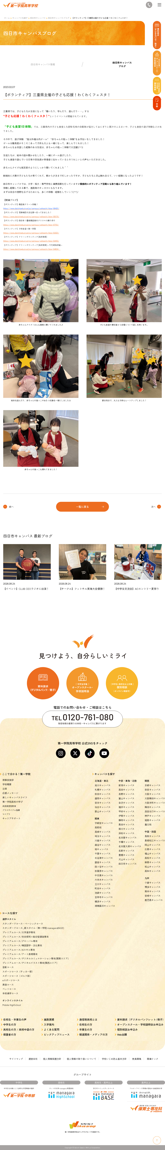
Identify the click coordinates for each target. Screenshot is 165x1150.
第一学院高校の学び (12, 801)
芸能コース (8, 967)
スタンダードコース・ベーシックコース (22, 923)
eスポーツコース (10, 980)
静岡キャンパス (126, 820)
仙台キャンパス (103, 807)
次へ (153, 506)
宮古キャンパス (103, 802)
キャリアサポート (11, 818)
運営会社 (33, 1058)
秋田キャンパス (103, 794)
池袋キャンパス (103, 892)
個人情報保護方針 (52, 1058)
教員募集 (136, 1058)
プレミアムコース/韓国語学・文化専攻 (22, 945)
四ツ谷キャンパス (104, 866)
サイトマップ (16, 1058)
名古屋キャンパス (128, 837)
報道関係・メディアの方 (93, 1034)
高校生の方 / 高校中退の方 (18, 1029)
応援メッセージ (10, 793)
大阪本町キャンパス (155, 802)
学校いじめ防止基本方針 (114, 1058)
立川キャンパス (103, 884)
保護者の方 (9, 1034)
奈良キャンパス (152, 789)
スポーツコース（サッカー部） (18, 971)
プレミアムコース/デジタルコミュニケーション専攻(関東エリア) (35, 958)
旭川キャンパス (103, 785)
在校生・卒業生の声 (14, 1019)
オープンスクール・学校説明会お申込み (140, 1024)
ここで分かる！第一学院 (16, 774)
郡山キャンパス (103, 811)
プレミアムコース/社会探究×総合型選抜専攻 (25, 936)
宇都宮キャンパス (104, 823)
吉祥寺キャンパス (104, 897)
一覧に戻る (82, 507)
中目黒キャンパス (104, 875)
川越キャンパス (103, 840)
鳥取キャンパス (152, 836)
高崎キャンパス (103, 831)
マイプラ (6, 814)
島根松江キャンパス (155, 840)
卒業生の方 (85, 1029)
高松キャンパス (152, 857)
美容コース (8, 984)
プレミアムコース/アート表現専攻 (20, 954)
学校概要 (6, 784)
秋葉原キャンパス (104, 871)
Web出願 (122, 1034)
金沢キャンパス (126, 802)
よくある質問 (51, 1029)
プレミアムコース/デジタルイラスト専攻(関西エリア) (29, 962)
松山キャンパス (152, 866)
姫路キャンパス (152, 820)
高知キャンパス (152, 871)
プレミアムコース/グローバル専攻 (20, 941)
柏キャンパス (101, 849)
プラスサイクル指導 (11, 810)
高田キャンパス (126, 789)
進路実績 (49, 1019)
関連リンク (152, 1058)
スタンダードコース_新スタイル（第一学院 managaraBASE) (33, 928)
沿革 (4, 788)
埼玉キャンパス (103, 836)
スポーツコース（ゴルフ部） (17, 975)
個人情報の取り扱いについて (81, 1058)
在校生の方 (85, 1024)
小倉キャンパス (152, 882)
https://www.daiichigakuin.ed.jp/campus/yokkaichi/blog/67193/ (31, 224)
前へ (11, 506)
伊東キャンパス (126, 815)
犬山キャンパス (126, 859)
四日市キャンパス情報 (43, 64)
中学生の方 (9, 1024)
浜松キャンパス (126, 833)
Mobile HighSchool (11, 1005)
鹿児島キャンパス (154, 900)
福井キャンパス (126, 807)
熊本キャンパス (152, 891)
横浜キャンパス (103, 901)
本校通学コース (10, 993)
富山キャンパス (126, 798)
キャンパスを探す (20, 17)
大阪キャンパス (152, 794)
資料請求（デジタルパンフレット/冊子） (141, 1019)
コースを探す (10, 913)
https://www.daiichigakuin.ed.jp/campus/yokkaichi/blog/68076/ (31, 216)
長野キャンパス (126, 794)
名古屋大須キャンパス (130, 846)
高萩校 (98, 827)
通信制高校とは (88, 1019)
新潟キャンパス (126, 785)
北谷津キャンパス (104, 857)
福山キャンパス (152, 853)
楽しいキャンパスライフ (14, 797)
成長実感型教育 (9, 806)
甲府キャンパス (126, 811)
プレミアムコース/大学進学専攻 (18, 932)
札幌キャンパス (103, 789)
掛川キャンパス (126, 828)
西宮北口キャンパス (155, 811)
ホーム (7, 17)
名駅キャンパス (126, 850)
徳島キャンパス (152, 862)
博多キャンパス (152, 887)
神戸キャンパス (152, 815)
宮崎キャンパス (152, 895)
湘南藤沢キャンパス (105, 905)
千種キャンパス (126, 841)
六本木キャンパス (104, 879)
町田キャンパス (103, 888)
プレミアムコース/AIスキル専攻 (18, 949)
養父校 (148, 824)
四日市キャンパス (38, 17)
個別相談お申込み (127, 1029)
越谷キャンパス (103, 844)
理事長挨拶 (8, 780)
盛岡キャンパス (103, 798)
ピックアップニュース (57, 1034)
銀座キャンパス (103, 862)
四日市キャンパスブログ (58, 17)
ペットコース (9, 989)
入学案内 (49, 1024)
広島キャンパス (152, 849)
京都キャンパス (152, 785)
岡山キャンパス (152, 844)
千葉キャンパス (103, 853)
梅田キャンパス (152, 807)
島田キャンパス (126, 824)
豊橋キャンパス (126, 855)
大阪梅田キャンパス (155, 798)
